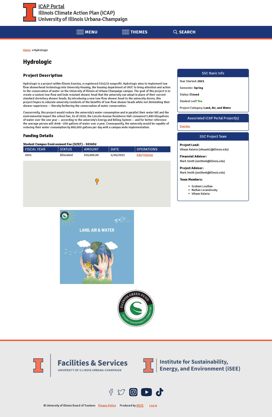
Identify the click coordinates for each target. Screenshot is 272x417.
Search (187, 32)
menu (87, 32)
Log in (153, 405)
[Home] (29, 13)
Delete (148, 155)
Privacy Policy (107, 405)
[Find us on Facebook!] (111, 395)
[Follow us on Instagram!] (133, 395)
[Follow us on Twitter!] (121, 395)
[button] (97, 182)
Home (27, 50)
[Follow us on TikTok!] (159, 395)
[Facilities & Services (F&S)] (80, 366)
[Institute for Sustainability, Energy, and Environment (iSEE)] (191, 365)
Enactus (185, 126)
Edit (139, 155)
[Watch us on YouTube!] (146, 395)
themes (134, 32)
